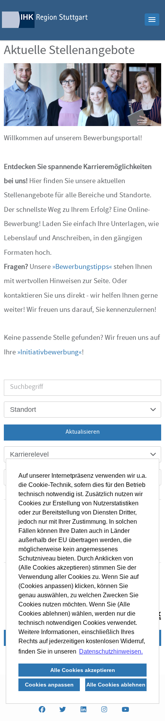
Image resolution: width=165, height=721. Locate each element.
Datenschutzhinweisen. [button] (111, 651)
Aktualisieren (83, 432)
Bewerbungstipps (82, 267)
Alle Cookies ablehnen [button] (115, 685)
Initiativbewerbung (49, 352)
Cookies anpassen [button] (49, 685)
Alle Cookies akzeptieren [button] (82, 670)
